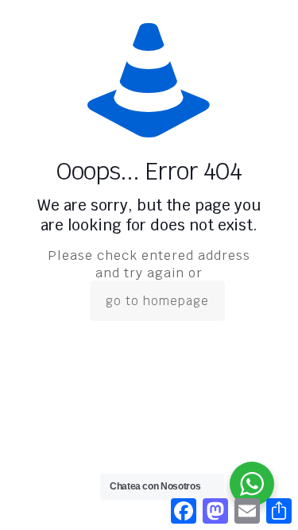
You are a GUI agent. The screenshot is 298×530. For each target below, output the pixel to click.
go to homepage (157, 300)
